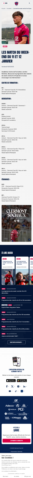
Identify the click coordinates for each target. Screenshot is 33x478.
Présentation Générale (16, 451)
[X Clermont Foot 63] (13, 386)
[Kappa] (26, 417)
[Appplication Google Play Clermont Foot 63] (22, 380)
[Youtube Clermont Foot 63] (10, 391)
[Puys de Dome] (23, 413)
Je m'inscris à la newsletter (16, 441)
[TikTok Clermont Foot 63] (16, 391)
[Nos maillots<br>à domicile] (16, 223)
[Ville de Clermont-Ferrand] (17, 417)
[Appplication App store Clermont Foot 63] (11, 380)
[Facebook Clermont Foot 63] (7, 386)
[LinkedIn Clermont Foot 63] (25, 386)
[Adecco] (10, 405)
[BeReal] (22, 391)
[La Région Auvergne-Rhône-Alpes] (11, 413)
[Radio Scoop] (18, 405)
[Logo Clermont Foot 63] (16, 4)
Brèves (5, 46)
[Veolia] (12, 409)
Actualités (9, 8)
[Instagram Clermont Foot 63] (19, 386)
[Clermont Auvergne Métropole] (7, 417)
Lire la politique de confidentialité (9, 471)
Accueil (3, 8)
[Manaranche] (24, 405)
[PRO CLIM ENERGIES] (21, 409)
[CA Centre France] (16, 400)
